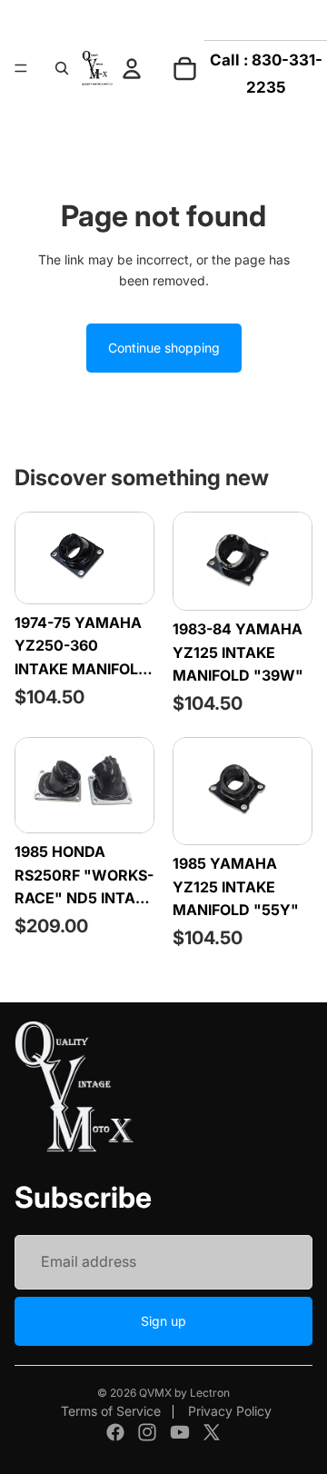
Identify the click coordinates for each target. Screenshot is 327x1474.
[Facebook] (115, 1432)
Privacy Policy (230, 1411)
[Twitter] (212, 1432)
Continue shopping (164, 347)
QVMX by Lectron (184, 1392)
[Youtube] (180, 1432)
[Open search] (62, 68)
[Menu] (21, 68)
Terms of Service (111, 1411)
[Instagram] (147, 1432)
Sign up (163, 1321)
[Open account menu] (132, 68)
